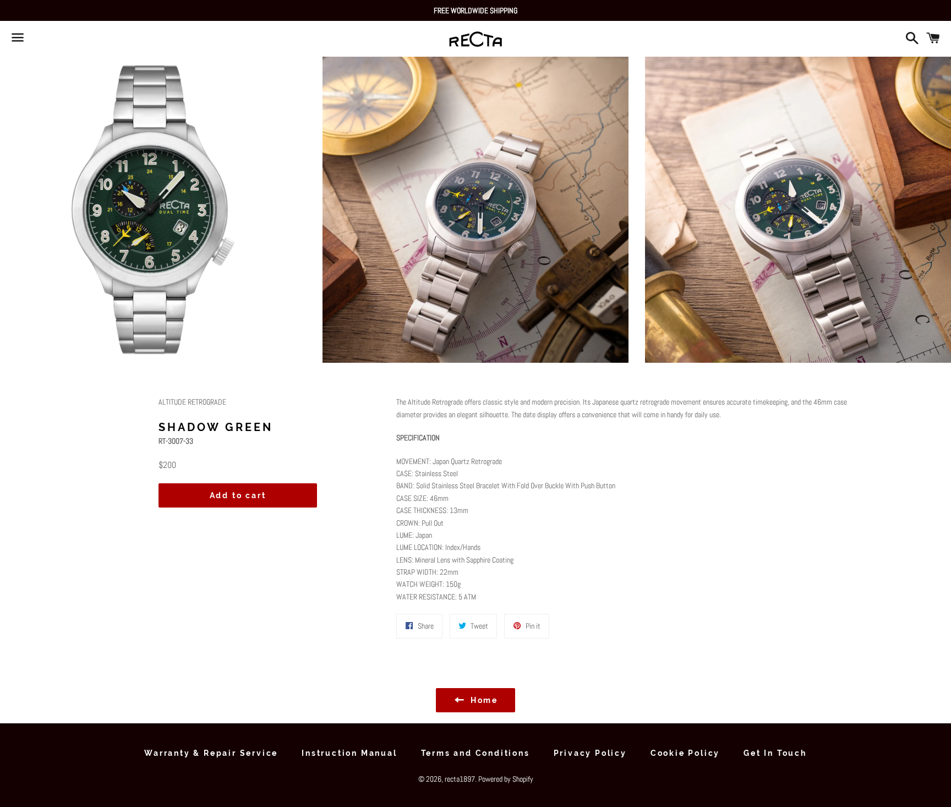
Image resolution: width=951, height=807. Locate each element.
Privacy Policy (590, 753)
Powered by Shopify (505, 779)
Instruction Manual (349, 753)
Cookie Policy (685, 753)
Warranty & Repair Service (211, 753)
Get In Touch (775, 753)
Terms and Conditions (475, 753)
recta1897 (460, 779)
